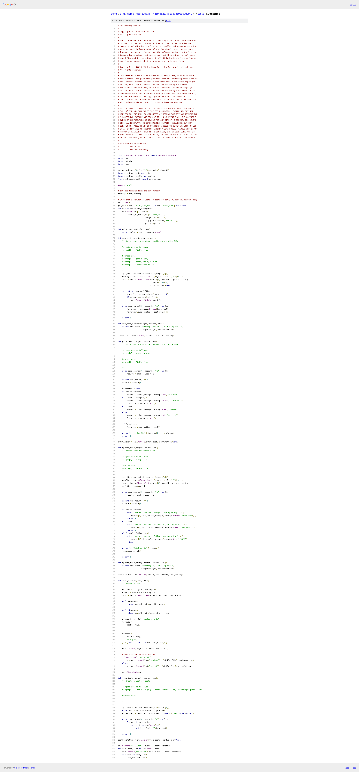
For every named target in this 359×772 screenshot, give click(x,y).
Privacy (24, 767)
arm (122, 13)
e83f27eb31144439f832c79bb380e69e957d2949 (164, 13)
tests (201, 13)
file (168, 20)
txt (347, 767)
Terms (32, 767)
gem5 (114, 13)
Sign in (353, 4)
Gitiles (17, 767)
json (354, 767)
